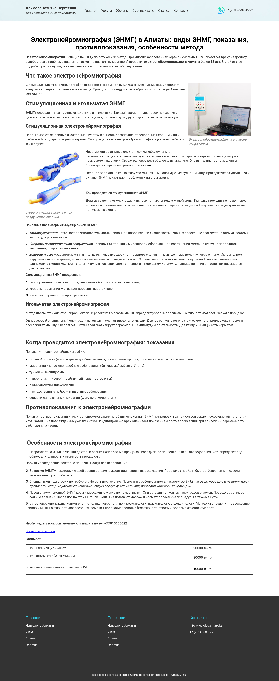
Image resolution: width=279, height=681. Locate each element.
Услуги (106, 11)
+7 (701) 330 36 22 (239, 10)
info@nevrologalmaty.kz (206, 625)
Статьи (164, 11)
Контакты (181, 11)
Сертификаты (143, 11)
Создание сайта (140, 674)
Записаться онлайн (40, 531)
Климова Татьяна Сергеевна (51, 10)
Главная (90, 11)
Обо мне (122, 11)
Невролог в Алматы (40, 625)
